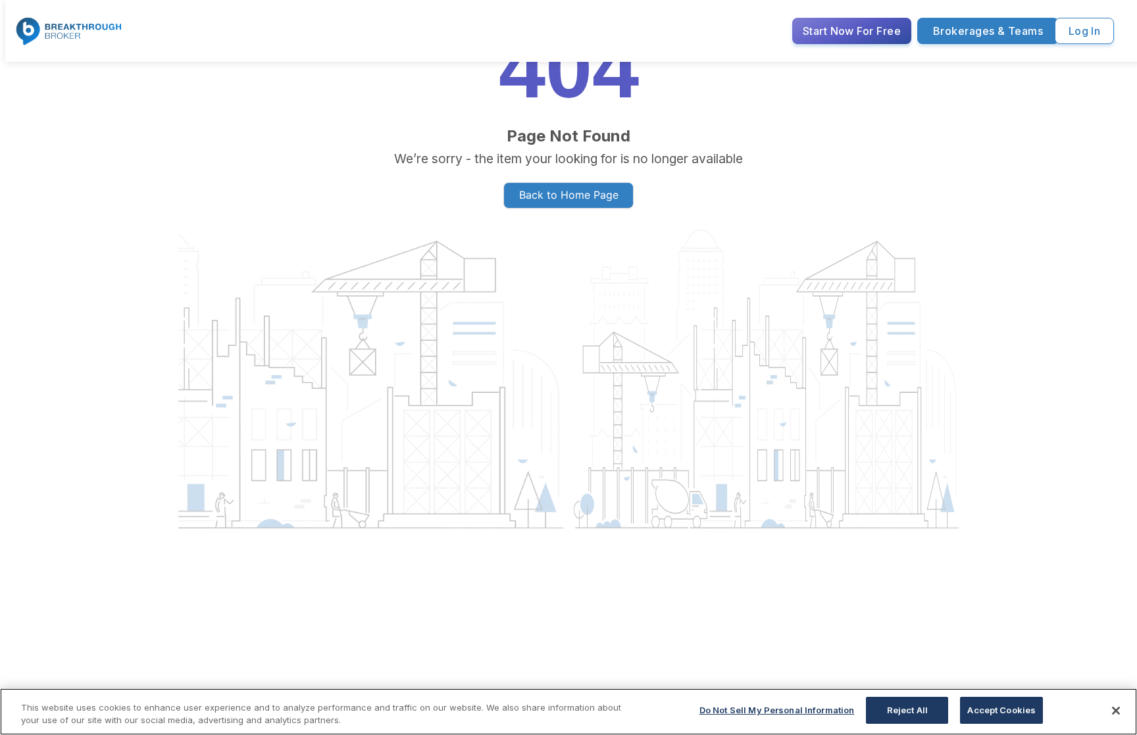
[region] (568, 711)
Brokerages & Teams (988, 31)
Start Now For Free (852, 31)
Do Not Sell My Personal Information (777, 710)
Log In (1085, 31)
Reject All (907, 710)
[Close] (1115, 710)
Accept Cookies (1001, 710)
